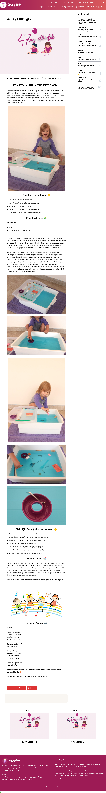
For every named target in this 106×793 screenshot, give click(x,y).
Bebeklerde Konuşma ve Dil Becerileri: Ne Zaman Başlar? (86, 87)
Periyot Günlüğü (82, 766)
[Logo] (26, 761)
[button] (96, 2)
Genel (79, 34)
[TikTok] (60, 778)
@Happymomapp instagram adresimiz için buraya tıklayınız (27, 676)
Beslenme (80, 50)
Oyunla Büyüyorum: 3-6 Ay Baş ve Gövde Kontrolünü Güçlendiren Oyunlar (87, 45)
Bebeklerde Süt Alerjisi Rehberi (87, 59)
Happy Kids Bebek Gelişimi (87, 764)
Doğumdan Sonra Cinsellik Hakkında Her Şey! (85, 30)
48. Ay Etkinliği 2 (76, 742)
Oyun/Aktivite (27, 78)
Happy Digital (56, 786)
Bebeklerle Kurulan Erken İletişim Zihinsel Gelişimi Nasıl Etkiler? (87, 37)
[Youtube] (103, 2)
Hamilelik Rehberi (59, 766)
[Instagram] (101, 2)
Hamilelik (97, 764)
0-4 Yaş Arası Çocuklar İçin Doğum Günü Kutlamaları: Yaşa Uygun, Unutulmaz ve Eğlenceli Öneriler (87, 21)
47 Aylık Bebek (13, 78)
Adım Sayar (68, 766)
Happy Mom (74, 766)
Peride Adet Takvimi (75, 764)
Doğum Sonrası (82, 27)
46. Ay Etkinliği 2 (29, 742)
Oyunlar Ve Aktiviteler (84, 41)
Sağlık (79, 57)
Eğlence (80, 17)
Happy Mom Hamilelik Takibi (62, 764)
